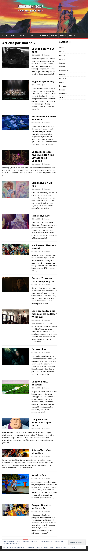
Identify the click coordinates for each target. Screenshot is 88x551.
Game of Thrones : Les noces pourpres (43, 280)
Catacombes (39, 349)
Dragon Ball (63, 71)
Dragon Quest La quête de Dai (41, 506)
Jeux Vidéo (44, 36)
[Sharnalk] (44, 32)
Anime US (62, 55)
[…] (52, 74)
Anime (22, 36)
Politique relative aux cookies (65, 547)
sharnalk (47, 55)
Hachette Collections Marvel (44, 247)
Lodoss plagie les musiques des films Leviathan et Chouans (43, 156)
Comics (63, 36)
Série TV (62, 97)
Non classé (63, 86)
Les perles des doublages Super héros (41, 422)
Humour (62, 74)
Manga (13, 36)
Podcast (33, 36)
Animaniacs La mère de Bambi (44, 118)
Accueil (5, 36)
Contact (72, 36)
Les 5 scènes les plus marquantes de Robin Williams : (44, 313)
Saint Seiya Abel (41, 215)
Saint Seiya (63, 94)
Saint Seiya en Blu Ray (42, 184)
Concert (62, 67)
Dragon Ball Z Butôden (40, 383)
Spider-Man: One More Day (41, 452)
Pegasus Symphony (43, 81)
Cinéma (54, 36)
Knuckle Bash (39, 475)
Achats (61, 47)
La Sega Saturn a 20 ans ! (43, 50)
